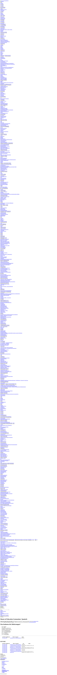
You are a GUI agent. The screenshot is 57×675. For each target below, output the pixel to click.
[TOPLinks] (2, 181)
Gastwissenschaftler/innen (4, 523)
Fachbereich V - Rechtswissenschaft (5, 55)
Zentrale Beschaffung (3, 140)
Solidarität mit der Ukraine (4, 489)
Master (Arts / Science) (3, 240)
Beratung (1, 409)
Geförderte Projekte (3, 212)
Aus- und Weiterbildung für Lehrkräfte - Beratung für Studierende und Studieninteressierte (13, 386)
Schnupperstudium (3, 266)
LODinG (1, 424)
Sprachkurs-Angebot (3, 116)
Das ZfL (1, 127)
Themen (1, 201)
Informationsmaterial (3, 571)
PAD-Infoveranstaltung (3, 560)
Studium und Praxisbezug (4, 351)
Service (1, 612)
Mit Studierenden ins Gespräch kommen (6, 259)
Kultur (1, 403)
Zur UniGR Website (3, 584)
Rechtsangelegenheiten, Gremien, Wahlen (6, 29)
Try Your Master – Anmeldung (4, 343)
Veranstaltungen (2, 483)
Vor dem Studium (2, 129)
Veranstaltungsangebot (3, 350)
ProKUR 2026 (2, 71)
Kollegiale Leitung (3, 458)
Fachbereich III (2, 43)
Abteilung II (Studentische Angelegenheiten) (6, 142)
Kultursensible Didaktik (3, 596)
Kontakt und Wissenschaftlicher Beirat (5, 536)
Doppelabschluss (2, 304)
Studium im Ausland (3, 548)
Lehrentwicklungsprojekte (4, 372)
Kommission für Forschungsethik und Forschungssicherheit (8, 444)
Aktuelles (1, 92)
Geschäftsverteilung (3, 25)
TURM (1, 173)
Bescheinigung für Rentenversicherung (5, 302)
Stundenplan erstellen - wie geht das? (5, 297)
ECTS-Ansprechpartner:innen (4, 498)
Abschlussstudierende (3, 490)
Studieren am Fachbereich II (4, 40)
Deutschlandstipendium (3, 210)
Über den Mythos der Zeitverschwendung (6, 544)
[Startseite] (4, 0)
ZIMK (1, 81)
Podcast (1, 12)
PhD (1, 285)
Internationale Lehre (3, 361)
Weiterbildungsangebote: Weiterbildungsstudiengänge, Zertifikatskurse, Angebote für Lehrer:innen (14, 380)
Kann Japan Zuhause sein (4, 541)
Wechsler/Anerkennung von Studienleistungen (6, 67)
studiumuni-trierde (35, 621)
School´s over (2, 265)
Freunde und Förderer (3, 257)
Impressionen (2, 23)
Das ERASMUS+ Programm (4, 567)
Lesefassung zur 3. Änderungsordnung (15, 646)
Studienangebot (2, 57)
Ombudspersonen (2, 434)
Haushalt (1, 137)
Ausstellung (2, 14)
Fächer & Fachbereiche (5, 661)
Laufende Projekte (3, 190)
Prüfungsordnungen (3, 317)
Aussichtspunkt (2, 17)
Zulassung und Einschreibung (4, 517)
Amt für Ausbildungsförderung (4, 144)
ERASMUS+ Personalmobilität (4, 569)
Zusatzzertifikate (2, 246)
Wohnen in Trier (2, 507)
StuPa (1, 121)
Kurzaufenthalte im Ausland (4, 558)
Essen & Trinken (2, 399)
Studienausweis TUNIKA (4, 310)
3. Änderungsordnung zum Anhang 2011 (16, 648)
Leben (1, 396)
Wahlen (1, 185)
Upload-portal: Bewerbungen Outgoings (6, 556)
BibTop (1, 200)
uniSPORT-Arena (2, 198)
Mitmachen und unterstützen (4, 589)
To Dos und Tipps (2, 550)
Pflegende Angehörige (3, 110)
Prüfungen (1, 36)
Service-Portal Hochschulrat (4, 182)
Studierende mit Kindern (3, 108)
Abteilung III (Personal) (3, 149)
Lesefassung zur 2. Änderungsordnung (15, 649)
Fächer (1, 46)
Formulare (1, 328)
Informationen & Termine (4, 184)
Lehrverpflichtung (2, 364)
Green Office (2, 20)
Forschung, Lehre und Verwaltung (5, 566)
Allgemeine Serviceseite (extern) (4, 150)
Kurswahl (1, 499)
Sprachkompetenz (2, 598)
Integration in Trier (3, 572)
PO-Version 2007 (4, 644)
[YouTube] (3, 674)
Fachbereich (2, 35)
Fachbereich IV (2, 49)
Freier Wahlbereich (3, 247)
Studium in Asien (2, 554)
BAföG (1, 66)
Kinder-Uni (2, 249)
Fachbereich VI (2, 72)
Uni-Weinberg (2, 21)
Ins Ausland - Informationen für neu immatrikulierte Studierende (9, 565)
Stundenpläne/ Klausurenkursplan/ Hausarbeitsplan (7, 64)
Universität (1, 5)
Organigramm (2, 10)
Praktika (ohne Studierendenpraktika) (5, 154)
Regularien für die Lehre (3, 362)
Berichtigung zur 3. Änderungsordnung (15, 647)
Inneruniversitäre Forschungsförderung (5, 416)
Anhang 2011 (12, 652)
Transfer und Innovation (3, 169)
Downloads (2, 601)
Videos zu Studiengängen (4, 261)
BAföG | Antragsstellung (3, 326)
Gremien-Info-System (3, 176)
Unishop (3, 665)
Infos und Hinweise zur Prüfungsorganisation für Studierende (9, 314)
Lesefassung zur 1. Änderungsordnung (15, 650)
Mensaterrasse (2, 199)
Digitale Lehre (2, 360)
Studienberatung (2, 510)
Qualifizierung (2, 356)
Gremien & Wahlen (3, 174)
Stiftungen (1, 428)
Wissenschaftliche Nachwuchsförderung (6, 425)
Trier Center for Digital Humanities (5, 123)
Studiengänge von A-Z (3, 237)
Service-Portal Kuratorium (4, 183)
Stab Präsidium (2, 26)
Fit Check (1, 340)
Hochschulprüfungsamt (32, 622)
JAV (1, 97)
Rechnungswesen (2, 138)
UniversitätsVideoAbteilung (4, 124)
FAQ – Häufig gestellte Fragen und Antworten (6, 503)
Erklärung (1, 225)
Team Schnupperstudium (3, 271)
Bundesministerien (3, 427)
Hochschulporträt (2, 7)
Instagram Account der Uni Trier (4, 264)
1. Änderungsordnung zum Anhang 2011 (16, 651)
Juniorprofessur (2, 478)
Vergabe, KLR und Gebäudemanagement (6, 139)
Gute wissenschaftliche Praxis (4, 432)
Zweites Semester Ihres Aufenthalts (5, 501)
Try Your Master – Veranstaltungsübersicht (6, 342)
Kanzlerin (1, 31)
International (2, 485)
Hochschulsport (2, 90)
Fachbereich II (2, 37)
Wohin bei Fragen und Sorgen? (4, 295)
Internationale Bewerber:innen (4, 282)
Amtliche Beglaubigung (3, 276)
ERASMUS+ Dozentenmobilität (5, 568)
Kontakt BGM (2, 88)
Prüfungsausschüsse (3, 316)
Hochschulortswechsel (3, 306)
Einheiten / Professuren (3, 74)
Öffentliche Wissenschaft (3, 392)
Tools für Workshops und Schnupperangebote (6, 263)
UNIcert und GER (3, 117)
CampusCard (2, 379)
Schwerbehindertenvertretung (4, 98)
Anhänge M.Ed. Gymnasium (4, 615)
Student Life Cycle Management (4, 148)
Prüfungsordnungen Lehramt (4, 613)
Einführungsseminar (3, 497)
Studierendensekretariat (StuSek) (5, 146)
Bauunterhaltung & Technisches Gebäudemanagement (8, 159)
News (1, 216)
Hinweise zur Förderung (3, 421)
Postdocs (1, 473)
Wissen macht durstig (3, 270)
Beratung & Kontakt (3, 494)
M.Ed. (1, 614)
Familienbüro (2, 83)
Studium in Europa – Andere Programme (6, 552)
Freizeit (1, 400)
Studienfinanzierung (3, 323)
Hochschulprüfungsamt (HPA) (4, 145)
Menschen (1, 220)
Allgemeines (2, 95)
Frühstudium (2, 258)
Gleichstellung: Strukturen (4, 103)
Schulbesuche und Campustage (4, 262)
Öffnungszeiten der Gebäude (4, 308)
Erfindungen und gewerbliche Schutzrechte (6, 437)
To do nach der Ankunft (3, 513)
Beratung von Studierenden (4, 597)
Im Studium (2, 298)
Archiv (1, 226)
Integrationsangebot (3, 511)
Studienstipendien (2, 331)
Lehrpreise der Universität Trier (4, 370)
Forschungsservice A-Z (3, 431)
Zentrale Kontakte (2, 658)
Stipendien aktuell (2, 330)
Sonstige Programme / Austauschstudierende (6, 286)
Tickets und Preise (2, 93)
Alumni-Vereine (2, 208)
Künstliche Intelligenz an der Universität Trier (6, 82)
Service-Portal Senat (3, 178)
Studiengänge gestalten (3, 367)
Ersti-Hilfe (1, 296)
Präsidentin (1, 30)
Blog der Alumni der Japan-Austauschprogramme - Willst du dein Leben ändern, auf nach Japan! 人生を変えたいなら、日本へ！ (19, 539)
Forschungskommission (3, 443)
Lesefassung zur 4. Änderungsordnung (15, 644)
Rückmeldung (2, 309)
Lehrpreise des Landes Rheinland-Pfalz (5, 371)
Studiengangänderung (3, 305)
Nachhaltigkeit (2, 19)
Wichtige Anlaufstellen (3, 79)
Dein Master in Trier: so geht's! (4, 344)
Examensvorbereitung (3, 62)
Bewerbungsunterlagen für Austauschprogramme (7, 557)
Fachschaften (2, 122)
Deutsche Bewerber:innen (4, 277)
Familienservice (2, 107)
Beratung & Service (3, 410)
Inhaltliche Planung (3, 563)
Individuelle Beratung (3, 358)
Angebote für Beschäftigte (4, 86)
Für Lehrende (2, 581)
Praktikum (1, 321)
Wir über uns (2, 94)
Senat (1, 177)
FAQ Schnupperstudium (3, 268)
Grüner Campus (2, 15)
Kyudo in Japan (2, 543)
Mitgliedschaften (2, 215)
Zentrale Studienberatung (3, 147)
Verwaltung (2, 132)
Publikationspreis (2, 453)
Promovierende (2, 468)
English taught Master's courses (4, 241)
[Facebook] (1, 674)
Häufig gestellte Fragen (3, 65)
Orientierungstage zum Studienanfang (5, 291)
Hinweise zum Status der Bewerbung (5, 275)
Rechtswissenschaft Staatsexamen (5, 243)
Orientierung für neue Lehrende (4, 366)
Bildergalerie (2, 251)
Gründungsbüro (2, 89)
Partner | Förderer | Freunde (4, 204)
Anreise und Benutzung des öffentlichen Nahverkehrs (7, 533)
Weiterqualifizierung (3, 471)
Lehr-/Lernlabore (2, 382)
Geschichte (1, 11)
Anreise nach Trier (3, 228)
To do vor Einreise (3, 526)
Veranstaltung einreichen (3, 252)
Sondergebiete (2, 136)
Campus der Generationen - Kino (5, 391)
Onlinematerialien (2, 395)
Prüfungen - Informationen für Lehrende (6, 315)
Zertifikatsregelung (3, 600)
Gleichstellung (2, 99)
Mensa (3, 662)
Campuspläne (2, 230)
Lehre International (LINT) (4, 592)
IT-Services (3, 663)
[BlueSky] (2, 674)
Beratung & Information (3, 466)
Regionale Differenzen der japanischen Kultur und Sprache (8, 546)
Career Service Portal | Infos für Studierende (6, 347)
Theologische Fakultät (3, 78)
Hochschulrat (2, 179)
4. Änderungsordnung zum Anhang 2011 (16, 645)
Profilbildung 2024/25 (3, 9)
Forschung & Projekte (3, 77)
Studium (1, 47)
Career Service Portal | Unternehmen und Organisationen (8, 348)
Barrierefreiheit (2, 203)
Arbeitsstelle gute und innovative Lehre (5, 164)
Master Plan (2, 338)
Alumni (1, 54)
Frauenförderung (2, 102)
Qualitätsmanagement (3, 168)
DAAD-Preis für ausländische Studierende (6, 493)
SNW (1, 172)
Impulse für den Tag (3, 87)
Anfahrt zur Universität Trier (4, 229)
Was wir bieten (2, 151)
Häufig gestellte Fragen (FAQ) (4, 535)
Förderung (1, 451)
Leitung (1, 135)
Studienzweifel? (2, 311)
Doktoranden (2, 562)
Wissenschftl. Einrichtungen (4, 131)
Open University (2, 394)
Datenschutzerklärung (3, 605)
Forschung (1, 70)
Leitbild (1, 8)
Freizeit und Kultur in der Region (5, 534)
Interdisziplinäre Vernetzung (4, 460)
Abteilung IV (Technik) (3, 155)
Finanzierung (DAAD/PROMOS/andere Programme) (7, 555)
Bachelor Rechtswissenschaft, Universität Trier (6, 63)
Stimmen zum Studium (3, 207)
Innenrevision (2, 28)
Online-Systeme (2, 389)
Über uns (1, 590)
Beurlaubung (2, 303)
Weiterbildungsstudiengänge (4, 381)
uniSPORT (1, 192)
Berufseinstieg (2, 352)
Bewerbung (2, 272)
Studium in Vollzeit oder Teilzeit (4, 245)
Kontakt (1, 112)
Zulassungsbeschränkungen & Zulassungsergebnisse (7, 281)
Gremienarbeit (2, 175)
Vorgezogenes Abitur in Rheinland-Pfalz (6, 279)
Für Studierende (2, 580)
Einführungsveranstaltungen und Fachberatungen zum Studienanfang (10, 293)
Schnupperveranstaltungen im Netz (5, 269)
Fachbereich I (2, 33)
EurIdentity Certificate (3, 582)
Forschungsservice (3, 165)
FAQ (1, 287)
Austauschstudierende (3, 495)
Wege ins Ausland (2, 537)
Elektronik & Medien (3, 158)
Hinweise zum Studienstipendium (5, 422)
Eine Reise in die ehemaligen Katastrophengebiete (7, 545)
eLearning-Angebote (3, 450)
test (0, 603)
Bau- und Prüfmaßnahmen (4, 187)
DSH (1, 118)
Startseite (1, 3)
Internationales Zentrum (3, 585)
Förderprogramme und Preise (4, 368)
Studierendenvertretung (3, 119)
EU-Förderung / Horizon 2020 (4, 570)
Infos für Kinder (2, 255)
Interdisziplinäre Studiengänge (4, 239)
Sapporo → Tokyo (3, 547)
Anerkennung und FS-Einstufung (5, 41)
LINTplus (1, 374)
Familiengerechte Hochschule (4, 111)
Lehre (1, 354)
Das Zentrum (2, 115)
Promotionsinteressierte (3, 464)
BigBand (1, 405)
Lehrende (1, 130)
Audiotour (1, 13)
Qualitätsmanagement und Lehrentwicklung (6, 376)
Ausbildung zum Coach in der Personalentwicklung (7, 385)
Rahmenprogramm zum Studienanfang (5, 294)
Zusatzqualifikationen (3, 318)
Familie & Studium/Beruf (3, 104)
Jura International (2, 58)
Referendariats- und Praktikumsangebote (6, 68)
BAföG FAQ (2, 327)
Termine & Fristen (2, 312)
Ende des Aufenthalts (3, 500)
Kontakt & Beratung (3, 441)
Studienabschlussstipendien (4, 492)
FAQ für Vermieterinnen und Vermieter (5, 505)
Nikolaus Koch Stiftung (3, 419)
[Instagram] (5, 674)
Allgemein (1, 45)
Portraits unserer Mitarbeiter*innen (5, 152)
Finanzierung (2, 472)
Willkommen (2, 587)
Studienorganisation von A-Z (4, 300)
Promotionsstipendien (3, 332)
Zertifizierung (2, 359)
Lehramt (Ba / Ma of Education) (4, 242)
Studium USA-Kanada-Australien (5, 553)
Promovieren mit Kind (3, 454)
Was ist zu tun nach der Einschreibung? (5, 290)
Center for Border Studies (4, 576)
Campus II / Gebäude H (3, 191)
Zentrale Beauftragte (3, 125)
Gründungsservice (2, 438)
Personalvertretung (3, 96)
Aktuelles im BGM (3, 85)
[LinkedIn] (6, 674)
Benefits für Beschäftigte (3, 153)
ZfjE (1, 59)
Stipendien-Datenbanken (3, 333)
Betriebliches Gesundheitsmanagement (5, 84)
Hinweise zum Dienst (3, 274)
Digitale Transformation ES (4, 375)
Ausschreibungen (2, 141)
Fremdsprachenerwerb (3, 320)
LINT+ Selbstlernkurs (3, 599)
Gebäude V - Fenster (3, 197)
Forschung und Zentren (3, 42)
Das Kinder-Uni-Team (3, 256)
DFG (1, 426)
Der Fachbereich (2, 39)
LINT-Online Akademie (3, 594)
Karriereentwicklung (3, 476)
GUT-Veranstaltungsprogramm (4, 449)
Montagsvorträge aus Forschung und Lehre (6, 390)
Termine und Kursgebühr (3, 532)
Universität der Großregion (4, 214)
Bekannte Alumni (2, 209)
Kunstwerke (2, 16)
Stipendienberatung (3, 334)
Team (1, 462)
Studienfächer (2, 244)
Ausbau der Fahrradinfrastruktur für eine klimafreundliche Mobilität (9, 194)
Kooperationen (2, 461)
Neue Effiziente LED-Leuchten (4, 193)
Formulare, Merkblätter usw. (4, 160)
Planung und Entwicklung (4, 167)
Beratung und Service (3, 377)
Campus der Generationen (4, 387)
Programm (1, 531)
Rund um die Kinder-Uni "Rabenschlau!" (6, 254)
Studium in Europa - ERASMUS (5, 551)
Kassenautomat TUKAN (3, 307)
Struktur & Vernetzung (3, 456)
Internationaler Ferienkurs (4, 529)
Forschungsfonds (2, 418)
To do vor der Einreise (3, 512)
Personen (1, 60)
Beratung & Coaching (3, 128)
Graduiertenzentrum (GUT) (4, 445)
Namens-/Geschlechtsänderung (4, 301)
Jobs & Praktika (2, 407)
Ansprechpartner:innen (3, 514)
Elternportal (2, 253)
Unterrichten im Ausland (3, 561)
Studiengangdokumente (3, 365)
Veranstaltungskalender (3, 221)
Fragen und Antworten (3, 591)
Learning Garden (2, 18)
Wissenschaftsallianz (3, 213)
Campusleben (2, 219)
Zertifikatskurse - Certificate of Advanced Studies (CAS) (8, 383)
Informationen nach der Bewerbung (5, 502)
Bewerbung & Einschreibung (4, 487)
